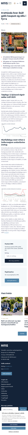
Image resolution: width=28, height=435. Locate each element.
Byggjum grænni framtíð (7, 386)
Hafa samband (6, 373)
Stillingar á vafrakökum (14, 431)
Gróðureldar (4, 391)
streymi (6, 232)
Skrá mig (23, 409)
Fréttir (7, 23)
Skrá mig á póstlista (14, 260)
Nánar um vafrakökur (12, 421)
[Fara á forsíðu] (6, 3)
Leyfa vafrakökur (13, 424)
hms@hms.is (8, 366)
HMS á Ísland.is (4, 382)
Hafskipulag (4, 393)
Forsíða (2, 23)
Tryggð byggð (4, 398)
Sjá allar (22, 333)
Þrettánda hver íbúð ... (15, 23)
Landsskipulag (4, 395)
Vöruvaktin (3, 400)
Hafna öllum (13, 428)
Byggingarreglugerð (6, 384)
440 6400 (6, 369)
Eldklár (3, 389)
